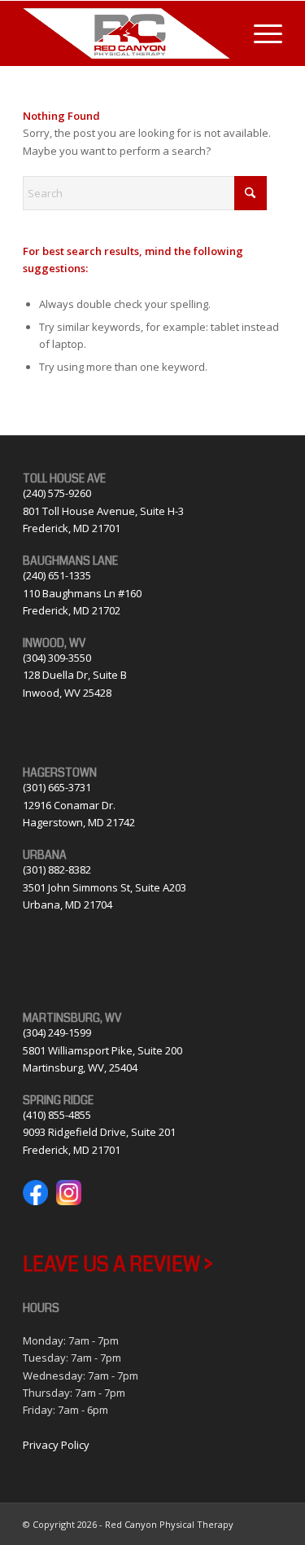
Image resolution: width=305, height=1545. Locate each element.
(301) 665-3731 (57, 787)
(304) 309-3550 (57, 657)
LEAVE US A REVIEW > (117, 1264)
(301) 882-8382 (57, 869)
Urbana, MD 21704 (67, 904)
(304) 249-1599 (57, 1032)
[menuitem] (259, 33)
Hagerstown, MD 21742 (79, 822)
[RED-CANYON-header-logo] (126, 33)
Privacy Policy (56, 1444)
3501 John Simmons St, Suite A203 (104, 887)
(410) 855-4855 (57, 1114)
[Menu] (259, 33)
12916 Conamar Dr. (69, 805)
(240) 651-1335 (57, 575)
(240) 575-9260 (57, 493)
